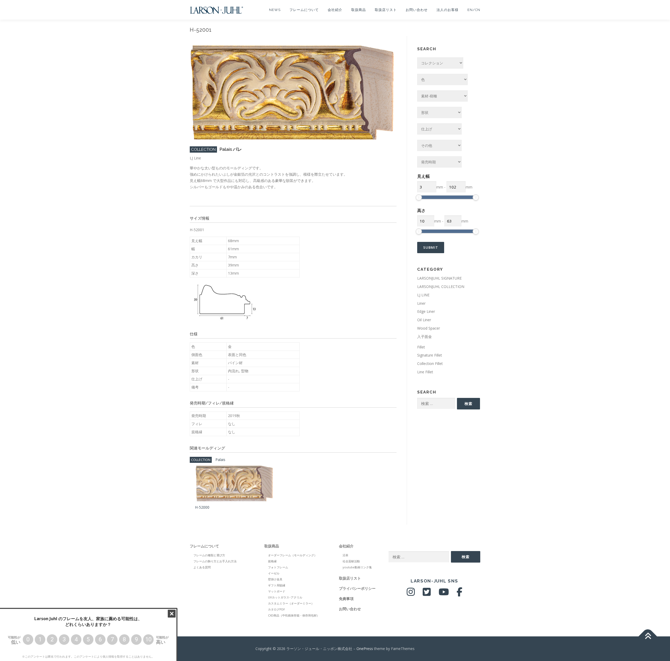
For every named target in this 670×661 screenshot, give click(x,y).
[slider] (419, 197)
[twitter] (427, 593)
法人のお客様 (448, 10)
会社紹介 (335, 10)
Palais (220, 459)
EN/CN (473, 10)
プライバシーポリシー (357, 588)
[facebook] (459, 593)
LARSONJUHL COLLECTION (440, 286)
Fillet (421, 347)
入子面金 (424, 336)
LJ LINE (423, 294)
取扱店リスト (386, 10)
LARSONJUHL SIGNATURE (439, 278)
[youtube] (444, 593)
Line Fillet (425, 371)
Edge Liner (426, 311)
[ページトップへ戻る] (648, 636)
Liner (421, 303)
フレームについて (304, 10)
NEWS (275, 10)
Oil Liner (424, 319)
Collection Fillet (430, 363)
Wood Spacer (428, 328)
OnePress (364, 648)
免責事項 (346, 598)
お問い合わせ (417, 10)
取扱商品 (358, 10)
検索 (468, 403)
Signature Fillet (429, 355)
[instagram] (411, 593)
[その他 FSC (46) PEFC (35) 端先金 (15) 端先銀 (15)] (439, 145)
